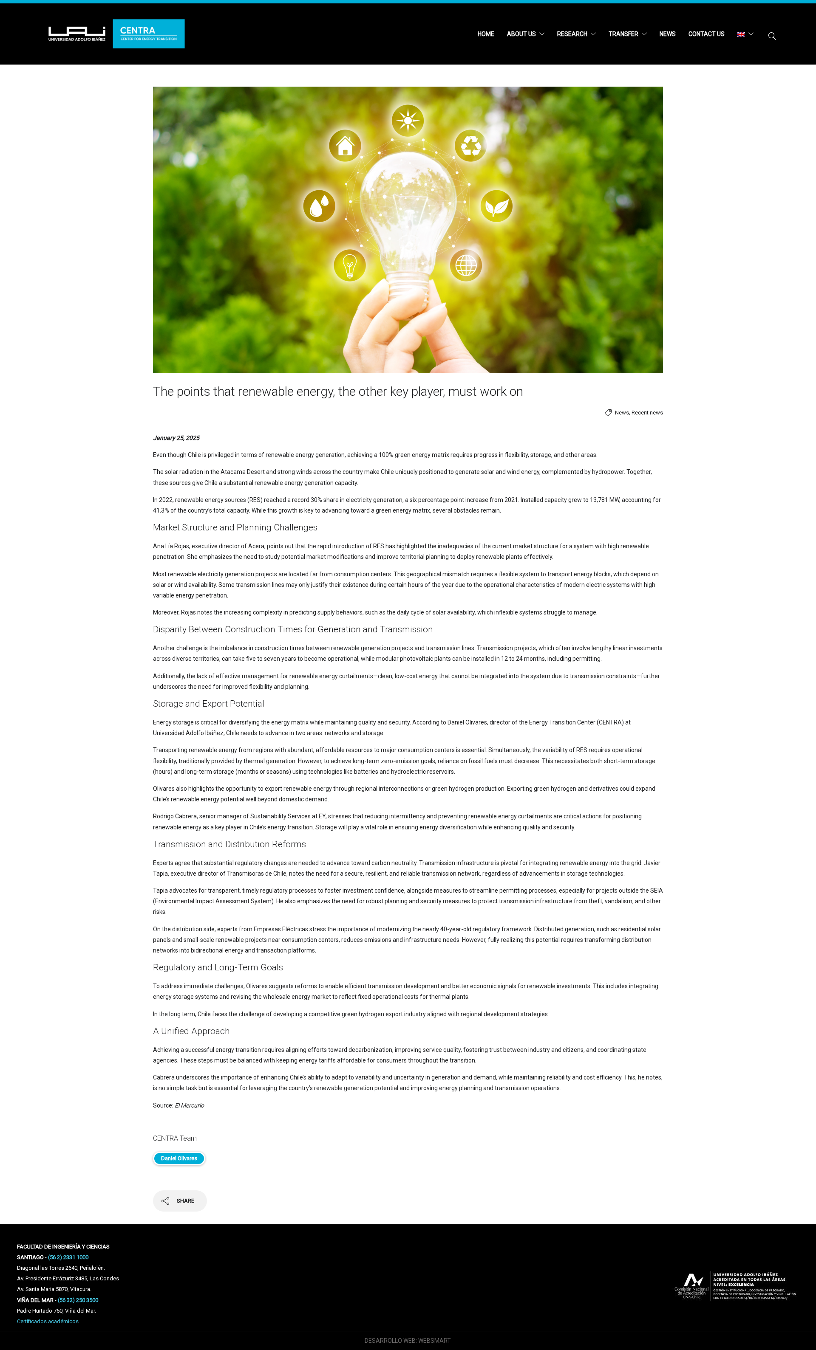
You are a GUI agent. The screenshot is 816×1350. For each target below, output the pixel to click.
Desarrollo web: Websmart (408, 1340)
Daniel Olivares (179, 1158)
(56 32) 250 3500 (78, 1300)
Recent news (647, 412)
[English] (745, 34)
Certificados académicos (48, 1321)
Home (486, 34)
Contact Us (706, 34)
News (668, 34)
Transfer (623, 34)
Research (572, 34)
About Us (521, 34)
